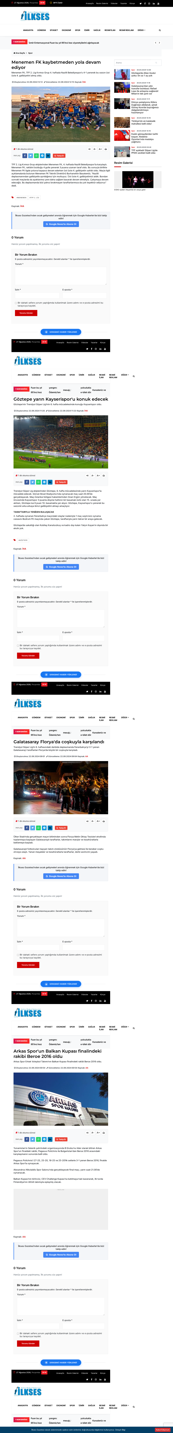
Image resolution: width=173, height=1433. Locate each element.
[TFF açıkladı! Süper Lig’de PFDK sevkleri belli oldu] (122, 151)
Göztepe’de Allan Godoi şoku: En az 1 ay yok (143, 74)
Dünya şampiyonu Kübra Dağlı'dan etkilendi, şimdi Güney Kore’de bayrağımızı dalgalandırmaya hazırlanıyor (145, 107)
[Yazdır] (105, 149)
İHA (84, 82)
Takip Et (60, 156)
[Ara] (156, 63)
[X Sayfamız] (141, 3)
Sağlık (97, 30)
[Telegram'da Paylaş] (42, 155)
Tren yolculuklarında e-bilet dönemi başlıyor (88, 390)
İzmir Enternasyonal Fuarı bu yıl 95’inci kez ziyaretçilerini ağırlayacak (38, 390)
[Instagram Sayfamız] (149, 3)
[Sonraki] (159, 43)
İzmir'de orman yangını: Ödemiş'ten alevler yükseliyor (56, 42)
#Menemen (21, 198)
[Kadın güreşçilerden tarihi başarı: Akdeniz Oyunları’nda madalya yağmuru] (122, 135)
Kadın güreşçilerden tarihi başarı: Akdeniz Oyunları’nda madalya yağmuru (144, 138)
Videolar (114, 3)
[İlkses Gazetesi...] (35, 15)
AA (86, 756)
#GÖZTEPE (23, 540)
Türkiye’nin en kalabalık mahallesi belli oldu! (143, 122)
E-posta (67, 289)
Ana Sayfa (20, 53)
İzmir (86, 30)
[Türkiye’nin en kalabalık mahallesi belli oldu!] (122, 122)
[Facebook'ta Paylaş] (24, 155)
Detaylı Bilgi (120, 1430)
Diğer (141, 30)
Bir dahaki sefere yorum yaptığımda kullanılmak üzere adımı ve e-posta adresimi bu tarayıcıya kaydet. (60, 304)
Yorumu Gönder (26, 313)
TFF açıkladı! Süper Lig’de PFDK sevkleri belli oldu (144, 151)
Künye (132, 3)
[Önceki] (156, 43)
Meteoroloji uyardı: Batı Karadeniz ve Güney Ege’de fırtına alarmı (99, 390)
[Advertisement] (112, 16)
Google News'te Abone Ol (62, 224)
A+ (100, 149)
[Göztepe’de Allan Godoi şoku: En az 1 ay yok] (122, 74)
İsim (18, 289)
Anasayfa (90, 3)
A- (95, 149)
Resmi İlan (110, 30)
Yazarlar (123, 3)
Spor (77, 30)
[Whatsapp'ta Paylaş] (36, 155)
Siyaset (54, 30)
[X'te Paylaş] (30, 155)
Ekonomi (66, 30)
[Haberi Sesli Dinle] (89, 149)
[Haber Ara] (159, 30)
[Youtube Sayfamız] (158, 3)
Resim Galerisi (102, 3)
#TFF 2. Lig (34, 198)
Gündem (41, 30)
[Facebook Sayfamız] (145, 3)
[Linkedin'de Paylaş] (48, 155)
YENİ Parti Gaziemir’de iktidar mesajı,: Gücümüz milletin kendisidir (69, 390)
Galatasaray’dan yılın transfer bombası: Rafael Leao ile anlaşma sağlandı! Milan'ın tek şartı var (144, 90)
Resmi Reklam (126, 30)
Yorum (19, 264)
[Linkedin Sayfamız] (154, 3)
